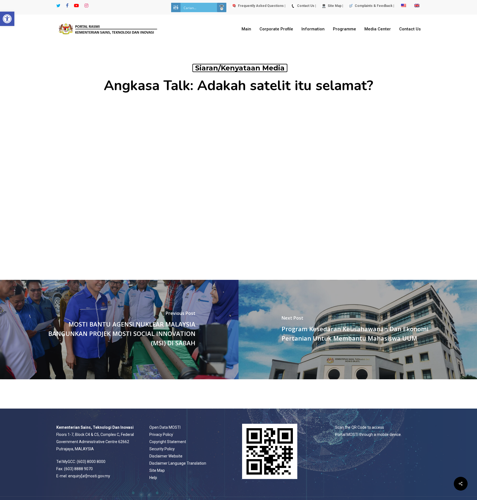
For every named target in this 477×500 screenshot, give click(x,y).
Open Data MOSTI (165, 427)
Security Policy (162, 449)
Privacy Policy (161, 434)
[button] (7, 19)
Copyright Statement (167, 442)
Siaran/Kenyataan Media (240, 68)
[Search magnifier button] (221, 7)
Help (153, 477)
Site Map (157, 470)
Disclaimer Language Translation (177, 463)
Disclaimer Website (165, 456)
